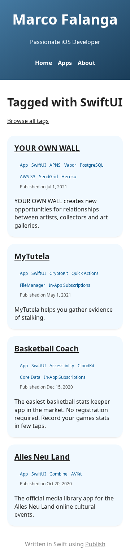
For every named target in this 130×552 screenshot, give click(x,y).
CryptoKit (58, 273)
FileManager (32, 285)
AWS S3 (27, 177)
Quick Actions (85, 273)
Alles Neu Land (42, 457)
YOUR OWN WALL (47, 148)
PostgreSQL (91, 165)
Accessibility (61, 366)
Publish (95, 544)
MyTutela (31, 256)
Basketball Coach (46, 348)
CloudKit (86, 366)
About (86, 63)
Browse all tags (28, 121)
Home (43, 63)
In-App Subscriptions (69, 285)
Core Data (30, 377)
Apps (65, 63)
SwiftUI (38, 165)
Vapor (70, 165)
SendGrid (48, 177)
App (24, 165)
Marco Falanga (65, 19)
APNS (55, 165)
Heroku (68, 177)
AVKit (76, 474)
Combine (58, 474)
